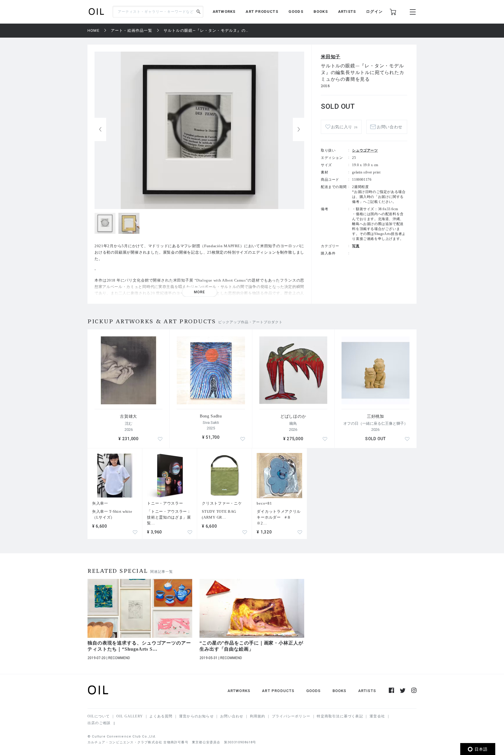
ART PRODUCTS (262, 11)
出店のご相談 (99, 723)
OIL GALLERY (129, 716)
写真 (355, 246)
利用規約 (257, 716)
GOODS (295, 11)
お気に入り (344, 127)
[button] (298, 129)
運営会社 (377, 716)
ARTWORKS (224, 11)
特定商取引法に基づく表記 (340, 716)
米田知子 (330, 56)
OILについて (99, 716)
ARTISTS (347, 11)
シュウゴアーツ (365, 150)
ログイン (374, 11)
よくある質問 (160, 716)
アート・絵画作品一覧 (131, 30)
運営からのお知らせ (196, 716)
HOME (93, 30)
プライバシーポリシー (291, 716)
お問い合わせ (231, 716)
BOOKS (321, 11)
